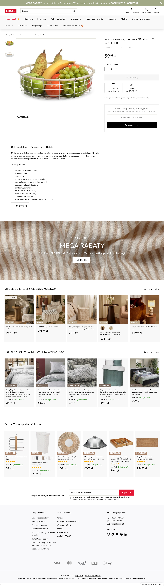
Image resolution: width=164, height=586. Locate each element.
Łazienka (41, 19)
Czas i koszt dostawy (40, 518)
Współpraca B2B (64, 525)
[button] (10, 461)
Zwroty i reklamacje (40, 529)
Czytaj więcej (20, 205)
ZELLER (118, 47)
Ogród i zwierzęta (141, 19)
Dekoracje (76, 19)
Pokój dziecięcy (59, 19)
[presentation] (52, 458)
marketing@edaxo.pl (139, 578)
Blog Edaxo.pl (62, 532)
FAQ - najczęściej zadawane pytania (43, 533)
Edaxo (7, 35)
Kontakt (60, 518)
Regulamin (79, 576)
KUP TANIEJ (81, 260)
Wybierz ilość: (111, 64)
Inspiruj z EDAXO (64, 536)
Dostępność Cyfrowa (40, 549)
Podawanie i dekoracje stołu (28, 35)
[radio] (102, 328)
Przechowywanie (94, 19)
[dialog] (151, 584)
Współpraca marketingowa (68, 521)
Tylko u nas (52, 25)
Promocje (23, 25)
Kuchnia (28, 19)
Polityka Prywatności (92, 576)
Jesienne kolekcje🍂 (73, 25)
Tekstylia (112, 19)
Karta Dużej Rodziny (40, 539)
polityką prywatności (113, 499)
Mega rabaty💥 (12, 19)
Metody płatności (39, 521)
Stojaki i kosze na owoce (48, 35)
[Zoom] (56, 79)
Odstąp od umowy (39, 525)
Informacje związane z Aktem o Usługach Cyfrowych (44, 543)
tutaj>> (148, 98)
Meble (124, 19)
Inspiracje (37, 25)
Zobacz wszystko (151, 289)
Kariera (60, 529)
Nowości (9, 25)
